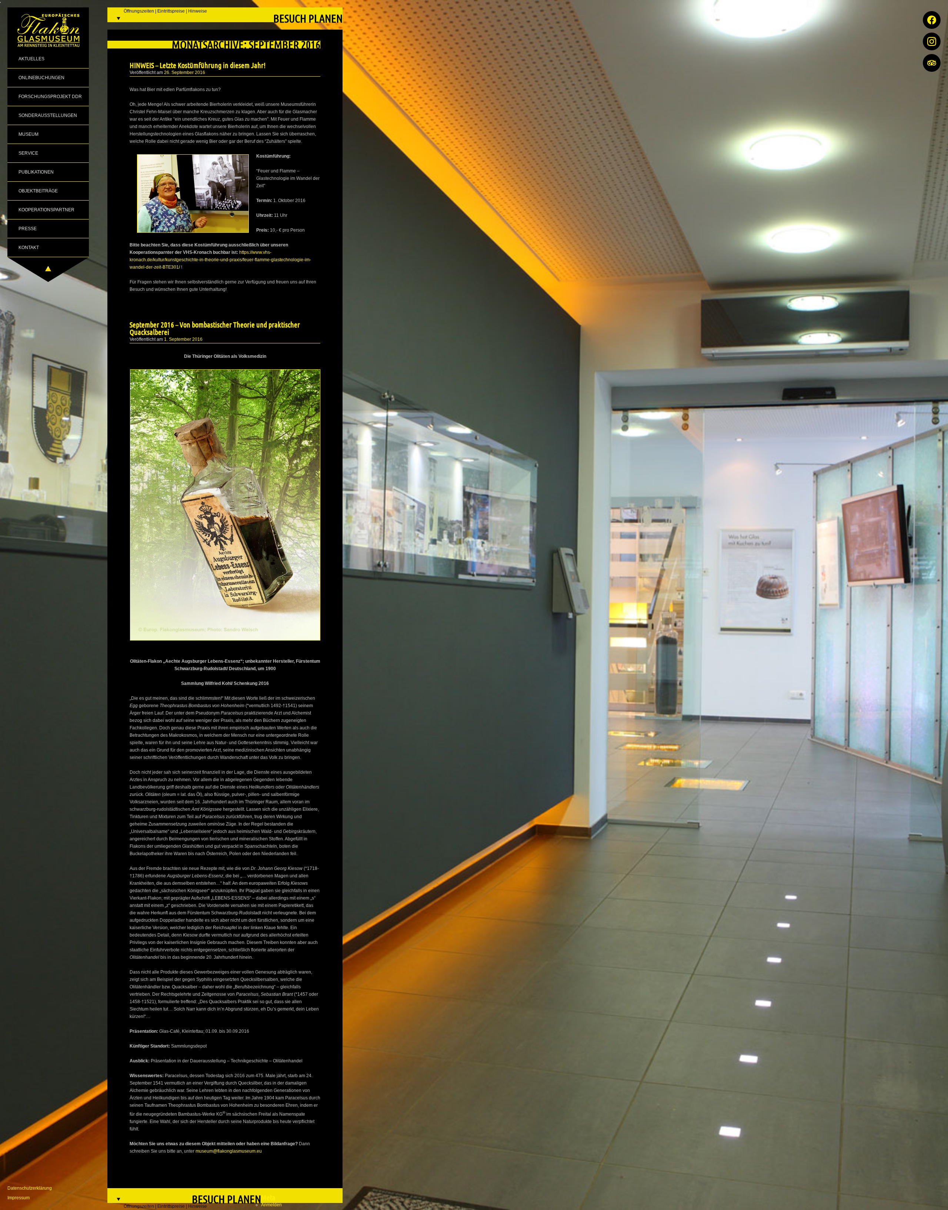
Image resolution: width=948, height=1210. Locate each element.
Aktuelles (31, 58)
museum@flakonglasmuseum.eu (229, 1151)
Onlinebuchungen (41, 77)
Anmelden (271, 1204)
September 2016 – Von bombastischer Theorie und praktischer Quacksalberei (215, 328)
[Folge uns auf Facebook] (932, 20)
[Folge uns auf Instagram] (932, 41)
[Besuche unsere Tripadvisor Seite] (932, 63)
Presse (28, 228)
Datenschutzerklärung (29, 1188)
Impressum (18, 1197)
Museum (29, 134)
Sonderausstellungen (48, 115)
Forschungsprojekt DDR (50, 96)
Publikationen (36, 172)
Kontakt (29, 247)
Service (28, 153)
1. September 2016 (183, 339)
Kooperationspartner (46, 209)
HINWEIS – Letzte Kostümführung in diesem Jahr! (198, 65)
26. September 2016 (184, 72)
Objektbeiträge (38, 191)
